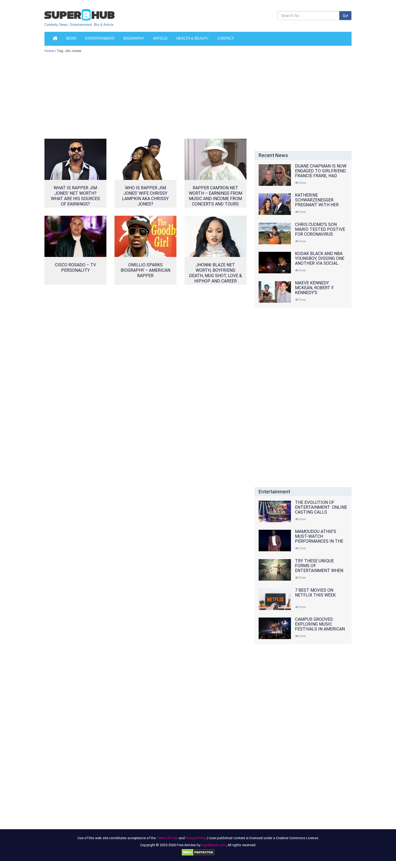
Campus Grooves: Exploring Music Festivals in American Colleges (320, 626)
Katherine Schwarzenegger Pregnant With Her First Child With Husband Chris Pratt (319, 205)
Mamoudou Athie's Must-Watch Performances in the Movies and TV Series (319, 539)
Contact (225, 38)
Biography (133, 38)
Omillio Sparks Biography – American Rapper (145, 270)
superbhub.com (213, 845)
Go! (345, 15)
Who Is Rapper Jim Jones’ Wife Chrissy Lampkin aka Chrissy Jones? (145, 196)
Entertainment (100, 38)
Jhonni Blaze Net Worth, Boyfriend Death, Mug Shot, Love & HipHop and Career (215, 273)
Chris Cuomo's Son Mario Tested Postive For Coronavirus (320, 229)
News (71, 38)
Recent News (273, 155)
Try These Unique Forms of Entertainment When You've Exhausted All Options (319, 570)
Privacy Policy (196, 838)
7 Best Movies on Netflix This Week (315, 593)
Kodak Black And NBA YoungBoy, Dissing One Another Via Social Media (319, 261)
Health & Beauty (192, 38)
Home (49, 51)
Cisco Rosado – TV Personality (75, 267)
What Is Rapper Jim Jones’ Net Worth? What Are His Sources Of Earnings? (75, 196)
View (302, 183)
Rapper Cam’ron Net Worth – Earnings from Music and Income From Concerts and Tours (215, 196)
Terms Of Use (167, 838)
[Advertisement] (145, 99)
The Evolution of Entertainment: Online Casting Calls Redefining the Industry (321, 512)
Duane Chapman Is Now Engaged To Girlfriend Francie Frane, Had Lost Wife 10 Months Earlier (320, 175)
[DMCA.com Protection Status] (198, 852)
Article (160, 38)
